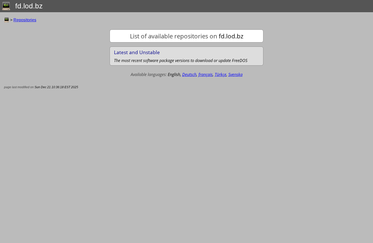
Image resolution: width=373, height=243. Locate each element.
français (205, 74)
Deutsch (189, 74)
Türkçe (220, 74)
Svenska (235, 74)
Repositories (24, 20)
